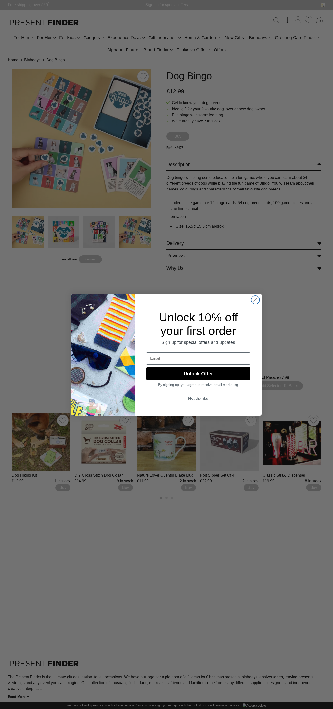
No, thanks (198, 398)
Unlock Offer (198, 373)
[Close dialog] (255, 300)
